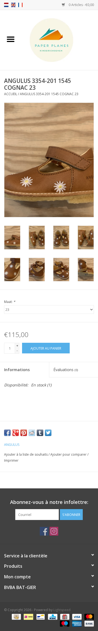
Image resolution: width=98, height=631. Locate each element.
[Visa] (76, 616)
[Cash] (16, 616)
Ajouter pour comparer (68, 454)
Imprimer (11, 460)
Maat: (9, 301)
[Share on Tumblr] (40, 432)
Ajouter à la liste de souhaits (26, 454)
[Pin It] (23, 432)
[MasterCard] (88, 616)
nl (6, 5)
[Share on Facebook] (7, 432)
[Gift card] (64, 616)
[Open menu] (10, 39)
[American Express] (76, 623)
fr (20, 5)
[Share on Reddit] (32, 432)
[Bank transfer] (88, 623)
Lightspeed (62, 610)
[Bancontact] (40, 616)
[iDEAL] (28, 616)
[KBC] (52, 616)
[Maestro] (64, 623)
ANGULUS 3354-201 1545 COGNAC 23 (49, 94)
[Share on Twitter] (48, 432)
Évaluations (65, 369)
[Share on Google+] (15, 432)
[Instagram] (54, 531)
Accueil (10, 94)
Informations (17, 369)
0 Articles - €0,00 (81, 4)
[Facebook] (44, 531)
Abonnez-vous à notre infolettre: (49, 502)
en (13, 5)
